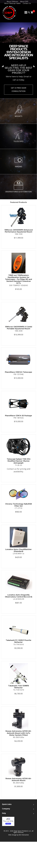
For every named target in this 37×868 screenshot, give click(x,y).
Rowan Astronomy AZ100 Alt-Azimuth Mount (18, 779)
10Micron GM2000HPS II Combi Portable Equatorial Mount (18, 328)
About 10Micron (12, 1)
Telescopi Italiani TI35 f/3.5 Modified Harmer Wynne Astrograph (18, 461)
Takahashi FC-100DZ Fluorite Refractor (18, 641)
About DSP (24, 1)
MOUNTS (18, 116)
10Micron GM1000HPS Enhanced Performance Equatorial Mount (18, 231)
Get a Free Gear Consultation (18, 89)
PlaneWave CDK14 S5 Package (18, 416)
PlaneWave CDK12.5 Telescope (18, 372)
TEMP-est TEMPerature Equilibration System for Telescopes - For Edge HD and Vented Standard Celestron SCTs (18, 279)
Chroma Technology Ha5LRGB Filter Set (18, 505)
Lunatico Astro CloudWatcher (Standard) (18, 550)
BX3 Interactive (24, 835)
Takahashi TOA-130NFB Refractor (18, 687)
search (29, 12)
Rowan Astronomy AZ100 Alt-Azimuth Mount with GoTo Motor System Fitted (18, 733)
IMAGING (18, 166)
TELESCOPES (18, 141)
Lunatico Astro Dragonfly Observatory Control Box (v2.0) (18, 596)
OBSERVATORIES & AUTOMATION (18, 192)
